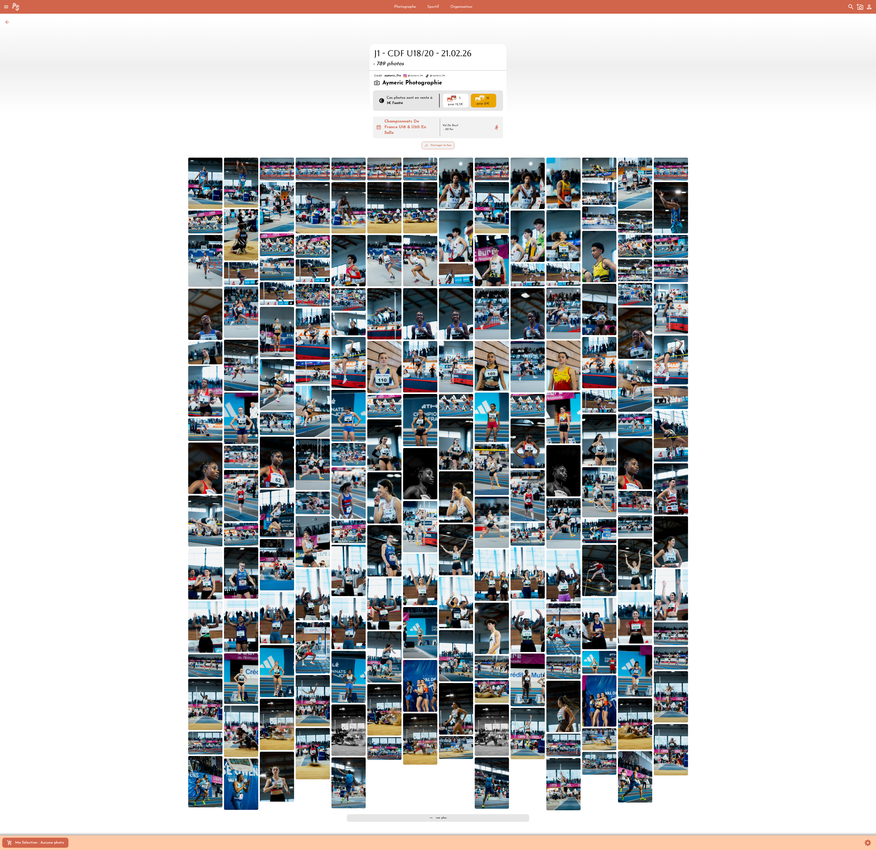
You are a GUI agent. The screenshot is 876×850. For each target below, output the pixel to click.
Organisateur (461, 7)
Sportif (433, 7)
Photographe (405, 7)
